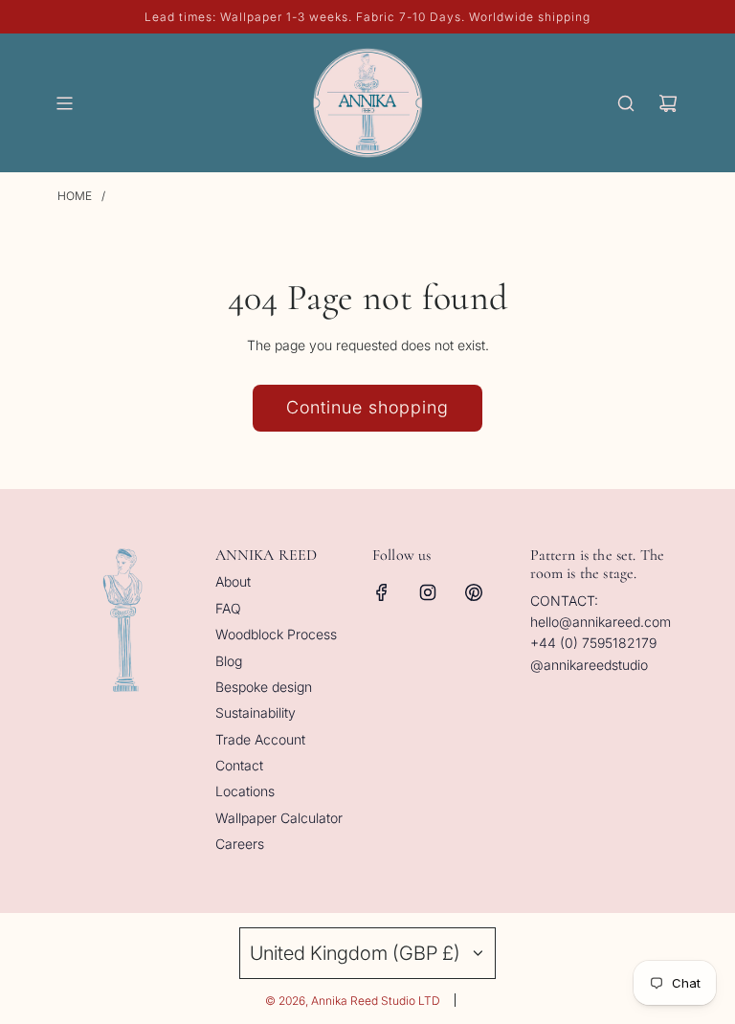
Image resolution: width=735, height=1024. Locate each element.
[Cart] (668, 103)
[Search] (626, 103)
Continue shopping (367, 407)
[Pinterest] (474, 592)
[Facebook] (382, 592)
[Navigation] (64, 103)
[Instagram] (428, 592)
